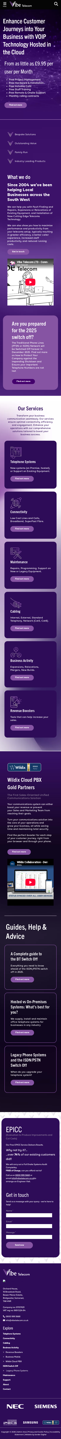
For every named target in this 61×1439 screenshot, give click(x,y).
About (6, 1385)
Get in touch (18, 252)
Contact (7, 1389)
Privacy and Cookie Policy (38, 1432)
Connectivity (9, 1338)
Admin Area (22, 1432)
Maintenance (9, 1375)
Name (9, 1211)
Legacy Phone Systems (17, 1371)
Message (11, 1232)
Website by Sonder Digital (35, 1435)
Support (7, 1380)
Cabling (6, 1343)
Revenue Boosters (14, 1352)
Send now (19, 1245)
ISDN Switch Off (10, 1366)
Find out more (15, 105)
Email (9, 1222)
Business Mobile (13, 1357)
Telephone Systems (12, 1334)
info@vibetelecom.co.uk (23, 1178)
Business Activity (11, 1348)
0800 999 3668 (22, 1175)
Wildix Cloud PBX (14, 1361)
